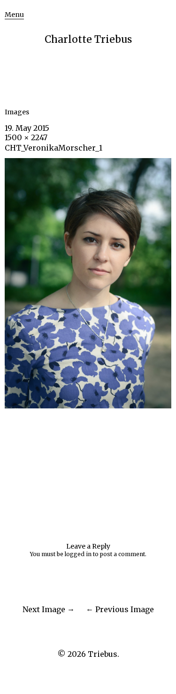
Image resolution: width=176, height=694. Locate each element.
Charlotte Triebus (88, 39)
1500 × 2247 (26, 137)
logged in (78, 554)
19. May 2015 (27, 128)
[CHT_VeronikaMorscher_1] (88, 405)
